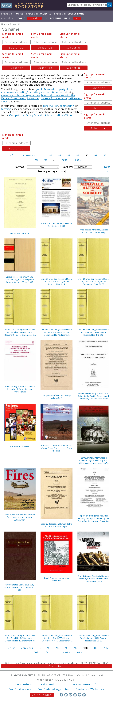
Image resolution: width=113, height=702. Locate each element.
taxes (4, 101)
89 (77, 155)
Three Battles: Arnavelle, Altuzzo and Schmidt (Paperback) (93, 231)
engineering (67, 105)
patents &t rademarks (54, 98)
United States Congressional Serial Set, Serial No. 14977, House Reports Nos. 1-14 (56, 281)
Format (20, 167)
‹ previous (29, 155)
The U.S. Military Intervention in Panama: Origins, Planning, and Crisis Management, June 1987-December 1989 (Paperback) (93, 460)
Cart (77, 18)
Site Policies (24, 684)
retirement (75, 98)
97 (57, 648)
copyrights (63, 89)
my (53, 18)
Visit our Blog (42, 694)
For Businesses (20, 689)
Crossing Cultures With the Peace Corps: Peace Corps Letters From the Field (56, 448)
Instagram (70, 694)
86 (50, 155)
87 (59, 155)
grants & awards (45, 89)
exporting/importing (27, 92)
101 (96, 648)
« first (13, 155)
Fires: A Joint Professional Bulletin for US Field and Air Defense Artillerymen (20, 517)
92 (104, 155)
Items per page (48, 171)
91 (95, 155)
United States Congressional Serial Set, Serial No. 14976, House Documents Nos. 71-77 (93, 281)
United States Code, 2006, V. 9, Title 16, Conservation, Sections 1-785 (19, 587)
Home (4, 24)
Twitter (66, 694)
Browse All (12, 13)
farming (6, 109)
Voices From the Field (19, 446)
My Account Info (85, 684)
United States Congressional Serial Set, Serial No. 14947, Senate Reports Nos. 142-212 (93, 332)
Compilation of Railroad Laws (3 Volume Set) (56, 396)
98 (66, 648)
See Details (56, 666)
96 (48, 648)
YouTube (75, 694)
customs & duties (51, 92)
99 (75, 648)
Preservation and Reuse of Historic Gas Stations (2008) (56, 224)
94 (45, 159)
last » (77, 159)
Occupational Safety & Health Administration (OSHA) (40, 115)
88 (68, 155)
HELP (67, 18)
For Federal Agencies (53, 689)
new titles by (20, 18)
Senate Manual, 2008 (19, 233)
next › (65, 159)
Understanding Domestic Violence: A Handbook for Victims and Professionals (19, 389)
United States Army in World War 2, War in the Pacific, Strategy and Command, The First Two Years (93, 396)
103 (36, 652)
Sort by (67, 167)
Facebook (61, 694)
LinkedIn (84, 694)
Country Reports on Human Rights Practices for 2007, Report (56, 525)
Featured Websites (90, 689)
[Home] (23, 7)
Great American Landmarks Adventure (56, 579)
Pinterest (79, 694)
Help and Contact (53, 684)
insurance (33, 98)
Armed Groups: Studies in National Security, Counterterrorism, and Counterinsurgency (93, 579)
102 (106, 648)
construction (50, 105)
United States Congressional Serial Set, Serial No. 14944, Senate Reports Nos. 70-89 (93, 638)
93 (36, 159)
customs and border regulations (20, 95)
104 (46, 652)
